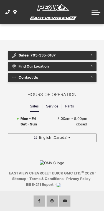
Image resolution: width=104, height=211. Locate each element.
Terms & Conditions (46, 179)
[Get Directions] (15, 12)
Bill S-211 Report (40, 184)
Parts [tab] (69, 106)
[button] (96, 12)
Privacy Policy (78, 179)
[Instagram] (52, 201)
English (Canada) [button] (53, 137)
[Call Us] (8, 12)
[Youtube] (64, 201)
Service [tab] (52, 106)
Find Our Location (34, 66)
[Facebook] (39, 201)
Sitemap (19, 179)
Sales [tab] (34, 106)
